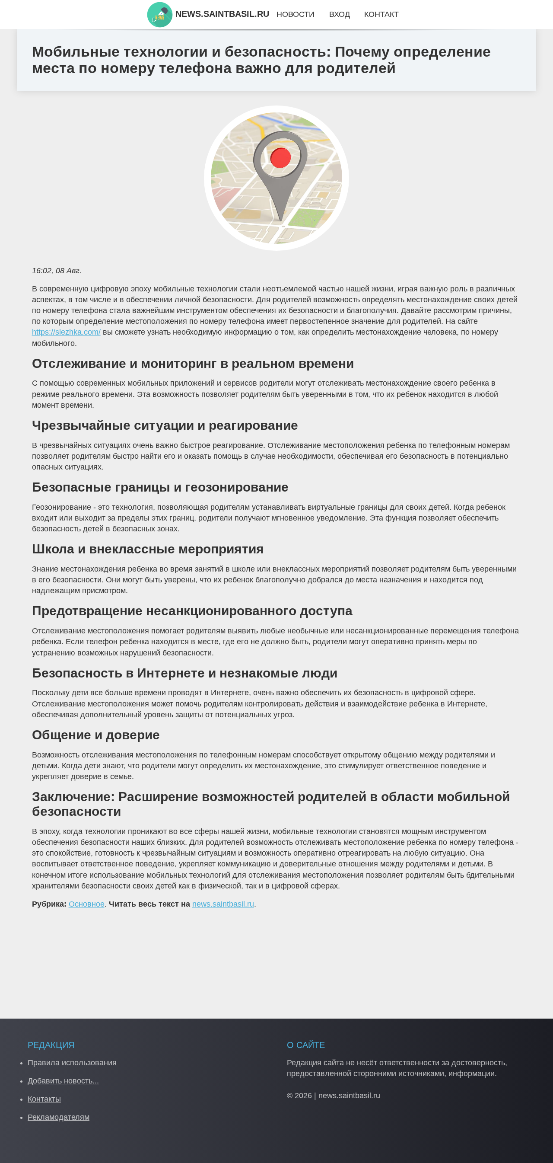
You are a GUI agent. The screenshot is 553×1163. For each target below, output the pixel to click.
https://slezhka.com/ (66, 332)
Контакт (381, 14)
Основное (87, 904)
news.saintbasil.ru (223, 904)
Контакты (44, 1099)
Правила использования (72, 1062)
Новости (295, 14)
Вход (339, 14)
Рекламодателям (58, 1117)
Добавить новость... (63, 1081)
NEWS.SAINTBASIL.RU (221, 14)
